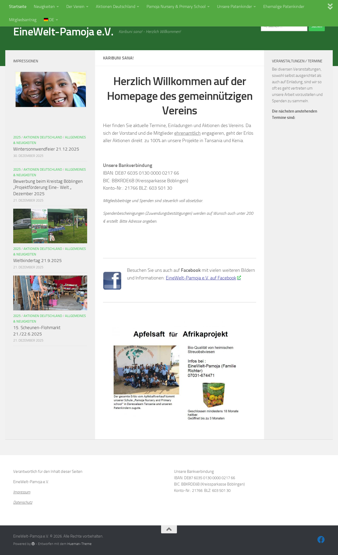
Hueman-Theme (79, 544)
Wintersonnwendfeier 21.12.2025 (46, 149)
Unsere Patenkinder (234, 6)
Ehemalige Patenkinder (283, 6)
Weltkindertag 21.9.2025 (37, 260)
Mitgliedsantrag (22, 19)
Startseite (17, 6)
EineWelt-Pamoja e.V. (63, 31)
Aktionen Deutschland (115, 6)
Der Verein (75, 6)
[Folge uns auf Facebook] (321, 539)
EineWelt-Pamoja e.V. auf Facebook (201, 278)
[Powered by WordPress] (33, 543)
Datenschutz (22, 502)
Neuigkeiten (44, 6)
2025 (17, 137)
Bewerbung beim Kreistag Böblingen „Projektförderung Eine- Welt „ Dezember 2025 (48, 187)
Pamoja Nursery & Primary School (176, 6)
